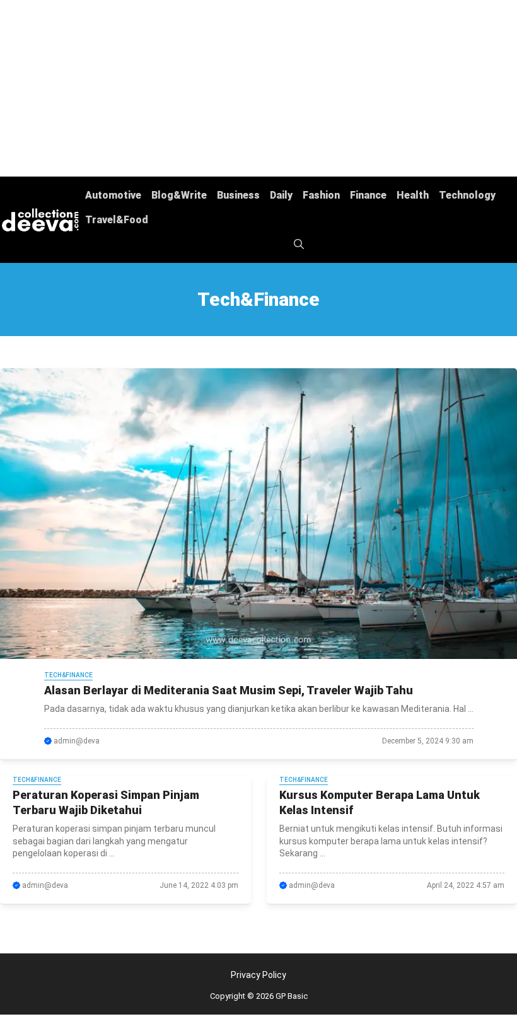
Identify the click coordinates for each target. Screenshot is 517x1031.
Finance (368, 195)
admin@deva (77, 741)
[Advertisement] (258, 88)
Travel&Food (116, 220)
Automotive (113, 195)
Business (238, 195)
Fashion (321, 195)
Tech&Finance (68, 675)
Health (413, 195)
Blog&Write (179, 195)
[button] (299, 244)
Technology (467, 195)
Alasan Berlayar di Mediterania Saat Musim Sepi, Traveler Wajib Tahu (228, 690)
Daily (281, 195)
